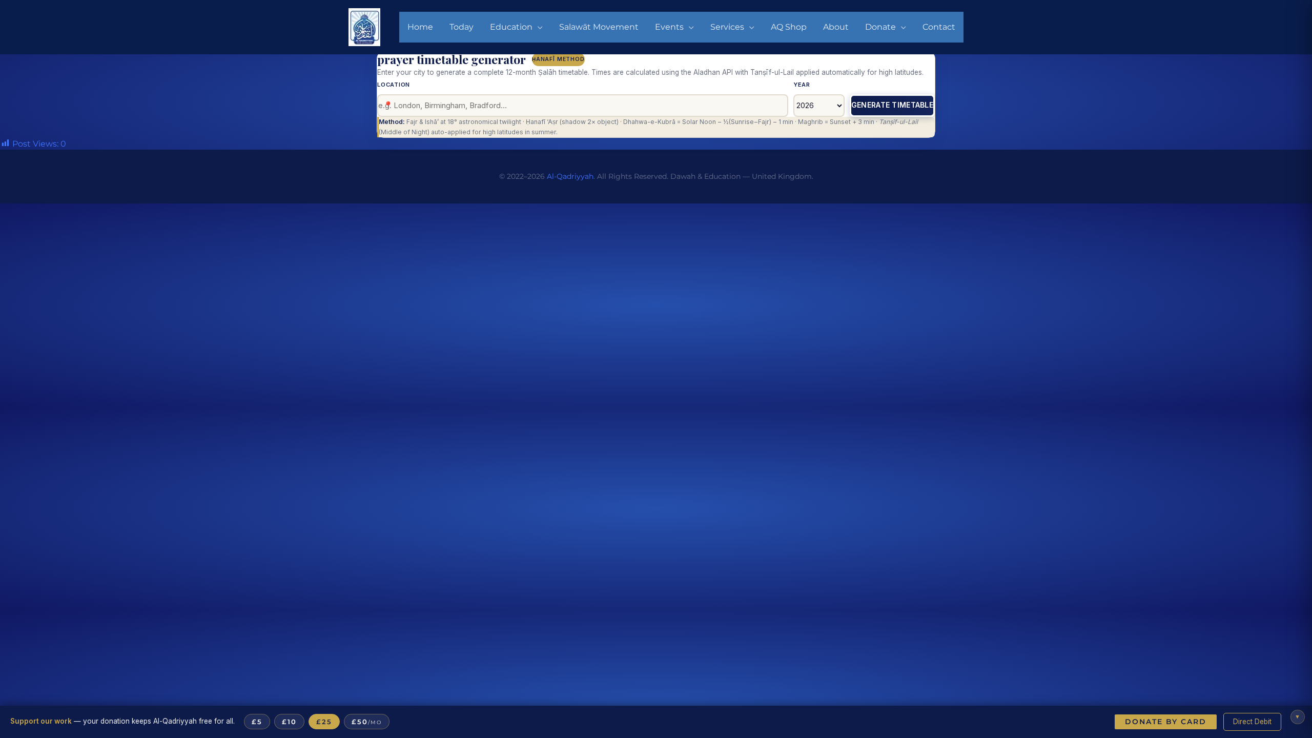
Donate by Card (1165, 721)
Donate (880, 27)
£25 (324, 721)
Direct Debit (1252, 721)
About (836, 27)
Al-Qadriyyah (570, 176)
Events (669, 27)
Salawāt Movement (599, 27)
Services (727, 27)
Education (511, 27)
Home (420, 27)
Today (461, 27)
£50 (367, 721)
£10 (289, 721)
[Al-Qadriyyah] (364, 26)
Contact (938, 27)
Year (801, 84)
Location (393, 84)
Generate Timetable (892, 104)
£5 (257, 721)
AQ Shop (789, 27)
